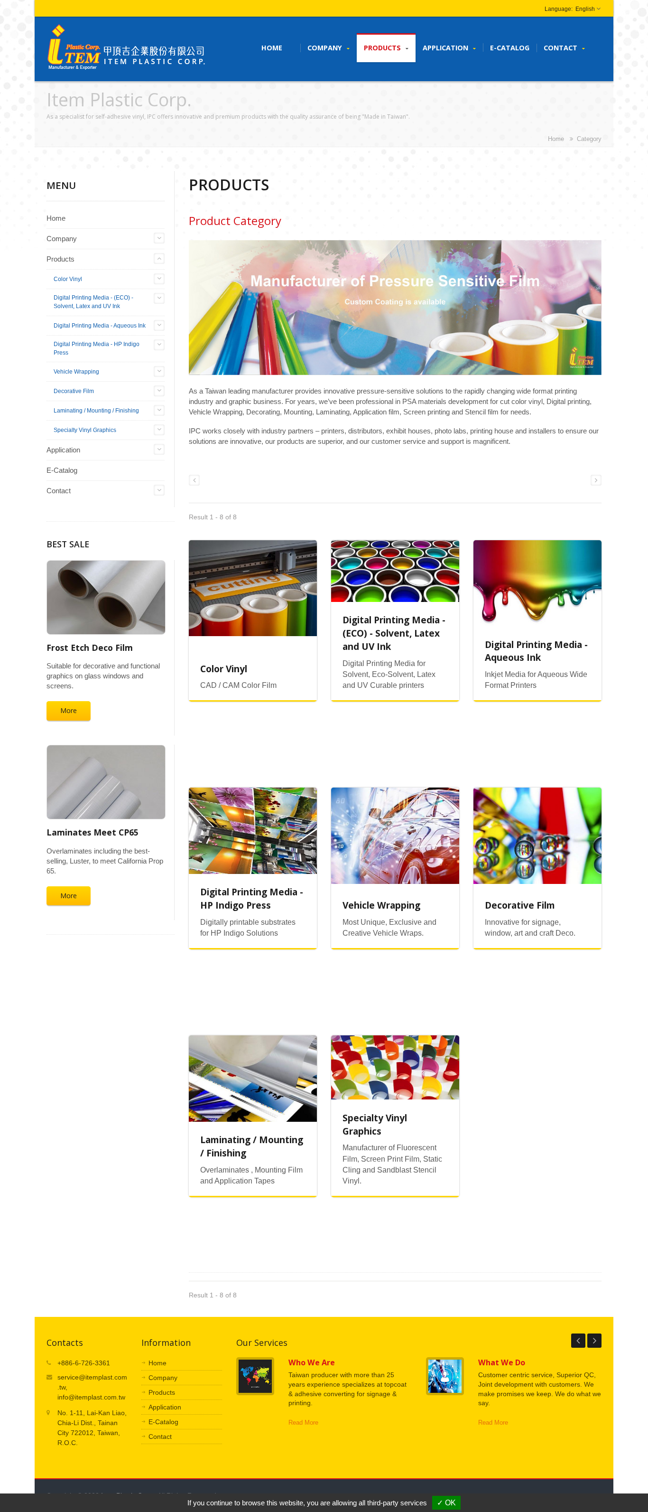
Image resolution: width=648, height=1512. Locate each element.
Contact (561, 47)
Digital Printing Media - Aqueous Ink (100, 325)
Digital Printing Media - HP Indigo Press (96, 348)
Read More (303, 1422)
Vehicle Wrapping (76, 371)
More (68, 710)
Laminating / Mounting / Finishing (96, 410)
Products (383, 47)
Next (594, 1341)
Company (325, 47)
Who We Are (311, 1362)
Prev (578, 1341)
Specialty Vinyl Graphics (85, 430)
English (585, 9)
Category (589, 138)
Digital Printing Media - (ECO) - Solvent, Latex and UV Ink (93, 302)
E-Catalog (509, 47)
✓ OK (446, 1503)
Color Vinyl (68, 279)
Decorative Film (74, 391)
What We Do (501, 1362)
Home (271, 47)
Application (446, 47)
